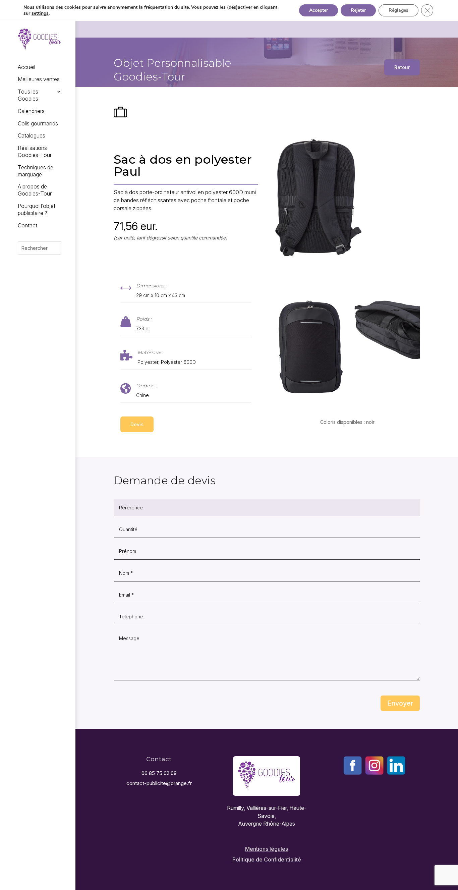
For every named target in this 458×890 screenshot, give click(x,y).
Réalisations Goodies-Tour (35, 151)
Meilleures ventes (39, 79)
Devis (137, 424)
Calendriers (31, 111)
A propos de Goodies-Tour (35, 190)
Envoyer (400, 703)
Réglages (398, 10)
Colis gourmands (38, 123)
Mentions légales (266, 848)
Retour (402, 67)
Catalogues (31, 135)
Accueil (26, 67)
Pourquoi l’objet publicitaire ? (36, 209)
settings (40, 13)
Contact (27, 225)
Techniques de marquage (35, 171)
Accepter (318, 10)
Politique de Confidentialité (266, 859)
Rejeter (358, 10)
